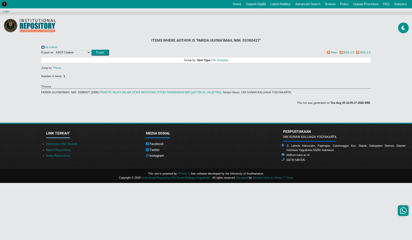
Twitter (154, 150)
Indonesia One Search (61, 144)
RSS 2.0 (365, 52)
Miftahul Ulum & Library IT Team (273, 177)
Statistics (400, 4)
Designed (242, 177)
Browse (330, 4)
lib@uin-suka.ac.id (297, 155)
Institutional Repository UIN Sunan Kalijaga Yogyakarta (176, 177)
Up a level (51, 47)
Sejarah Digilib (256, 4)
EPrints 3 (183, 173)
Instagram (156, 156)
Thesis (57, 67)
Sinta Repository (58, 156)
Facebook (156, 144)
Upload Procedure (366, 4)
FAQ (386, 4)
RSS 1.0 (349, 52)
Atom (334, 52)
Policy (344, 4)
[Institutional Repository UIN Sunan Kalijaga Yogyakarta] (30, 25)
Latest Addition (280, 4)
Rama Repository (58, 150)
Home (238, 4)
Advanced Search (307, 4)
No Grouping (220, 60)
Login (6, 11)
